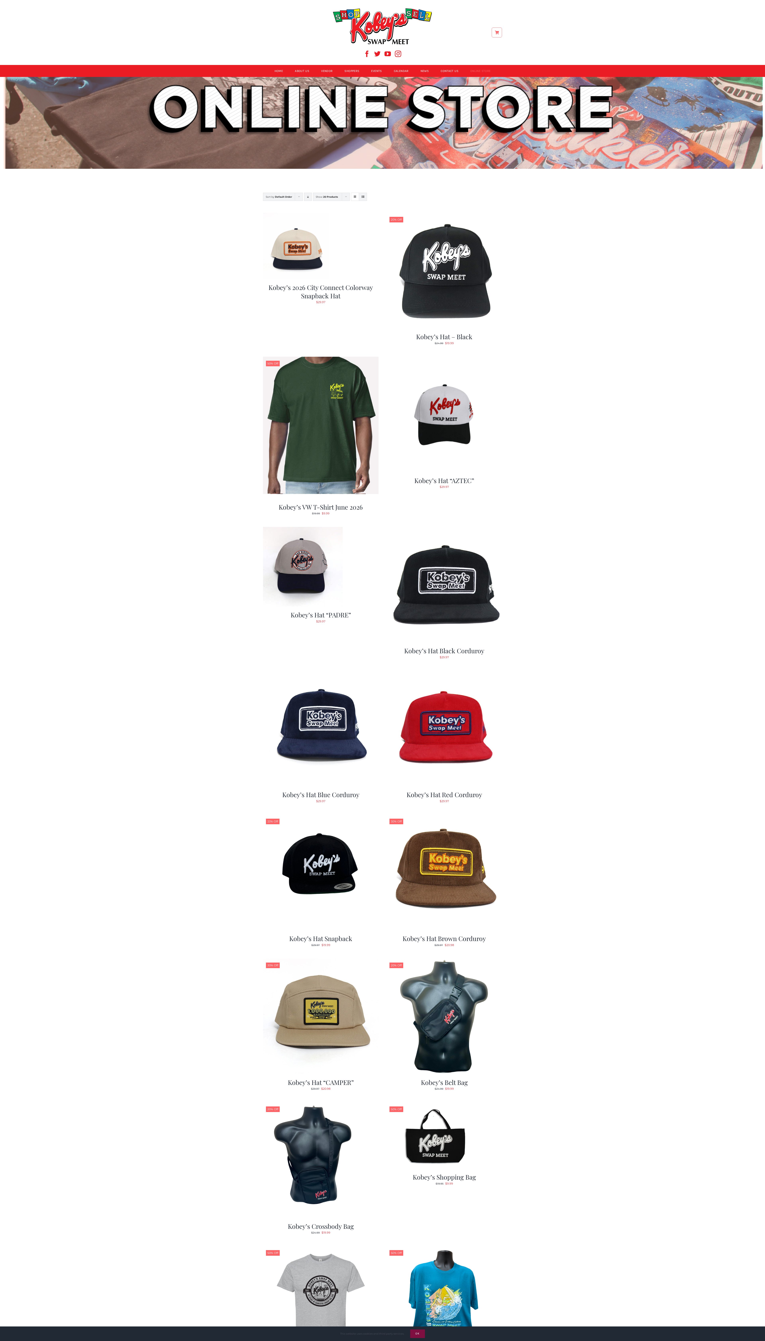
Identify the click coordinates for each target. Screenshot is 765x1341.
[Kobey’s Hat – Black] (444, 215)
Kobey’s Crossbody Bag (321, 1226)
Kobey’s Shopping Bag (444, 1177)
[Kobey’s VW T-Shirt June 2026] (321, 359)
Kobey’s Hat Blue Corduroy (320, 794)
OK (417, 1333)
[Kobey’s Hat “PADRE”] (303, 529)
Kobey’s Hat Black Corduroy (444, 650)
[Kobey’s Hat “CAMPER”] (321, 961)
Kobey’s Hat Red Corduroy (444, 794)
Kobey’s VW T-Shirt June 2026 (321, 507)
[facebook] (367, 54)
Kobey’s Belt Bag (444, 1082)
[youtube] (387, 54)
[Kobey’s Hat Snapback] (321, 817)
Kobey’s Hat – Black (444, 336)
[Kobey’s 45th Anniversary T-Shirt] (321, 1248)
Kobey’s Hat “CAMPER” (321, 1082)
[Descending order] (308, 197)
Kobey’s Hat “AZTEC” (444, 480)
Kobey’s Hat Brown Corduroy (444, 938)
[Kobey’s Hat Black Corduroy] (444, 529)
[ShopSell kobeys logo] (382, 9)
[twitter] (377, 54)
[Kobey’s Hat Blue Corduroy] (321, 673)
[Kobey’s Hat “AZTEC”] (444, 359)
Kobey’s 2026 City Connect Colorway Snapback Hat (321, 291)
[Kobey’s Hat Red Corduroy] (444, 673)
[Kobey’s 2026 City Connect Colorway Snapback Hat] (296, 215)
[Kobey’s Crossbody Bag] (321, 1105)
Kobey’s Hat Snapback (320, 938)
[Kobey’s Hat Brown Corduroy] (444, 817)
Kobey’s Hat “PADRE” (321, 614)
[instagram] (398, 54)
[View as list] (363, 197)
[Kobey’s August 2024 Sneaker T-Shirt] (444, 1248)
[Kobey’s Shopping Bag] (436, 1105)
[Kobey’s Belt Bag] (444, 961)
